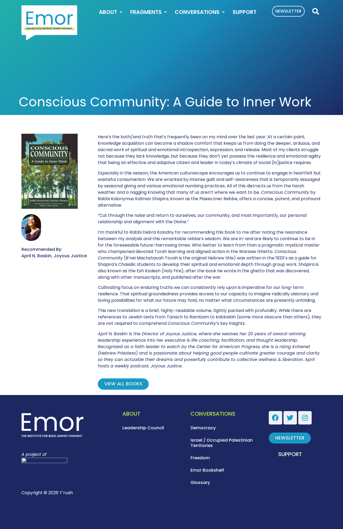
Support (244, 12)
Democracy (203, 428)
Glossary (200, 482)
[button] (315, 11)
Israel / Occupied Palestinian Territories (222, 443)
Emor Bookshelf (207, 470)
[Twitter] (290, 417)
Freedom (200, 458)
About (108, 12)
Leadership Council (143, 428)
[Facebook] (275, 417)
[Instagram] (305, 417)
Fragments (146, 12)
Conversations (197, 12)
